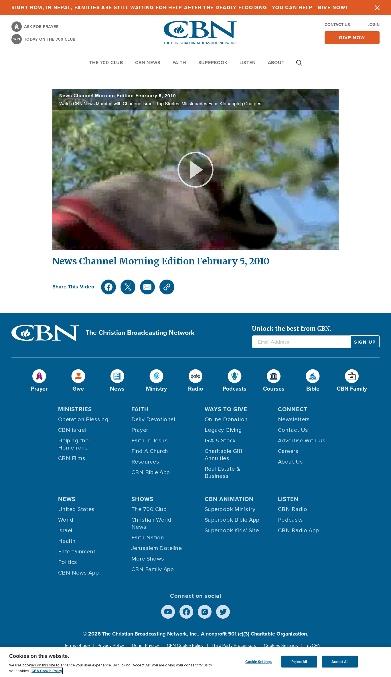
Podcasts (290, 519)
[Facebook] (108, 287)
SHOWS (142, 499)
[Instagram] (205, 612)
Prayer (139, 430)
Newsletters (294, 419)
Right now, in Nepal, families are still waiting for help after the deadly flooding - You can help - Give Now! (179, 7)
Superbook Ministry (230, 509)
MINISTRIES (75, 409)
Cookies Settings (281, 645)
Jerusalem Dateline (156, 548)
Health (67, 541)
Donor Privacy (145, 645)
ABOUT (276, 62)
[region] (195, 662)
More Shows (147, 558)
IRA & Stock (220, 440)
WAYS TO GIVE (226, 409)
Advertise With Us (302, 440)
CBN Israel (72, 430)
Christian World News (151, 523)
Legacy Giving (223, 430)
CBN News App (78, 572)
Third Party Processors (233, 645)
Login (374, 25)
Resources (145, 461)
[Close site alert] (377, 7)
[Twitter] (128, 287)
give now (352, 37)
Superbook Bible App (232, 519)
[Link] (166, 287)
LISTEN (248, 62)
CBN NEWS (147, 62)
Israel (65, 530)
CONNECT (293, 409)
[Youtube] (168, 612)
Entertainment (77, 551)
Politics (67, 562)
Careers (288, 451)
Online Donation (226, 419)
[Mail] (147, 287)
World (65, 519)
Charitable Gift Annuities (224, 455)
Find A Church (149, 451)
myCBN (313, 645)
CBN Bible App (150, 472)
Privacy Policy (111, 645)
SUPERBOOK (213, 62)
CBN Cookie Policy (185, 645)
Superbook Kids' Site (232, 530)
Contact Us (337, 25)
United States (76, 509)
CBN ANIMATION (229, 499)
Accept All (339, 661)
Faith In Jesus (149, 440)
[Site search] (299, 65)
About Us (290, 461)
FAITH (179, 62)
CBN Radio (292, 509)
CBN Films (71, 458)
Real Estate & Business (222, 473)
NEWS (67, 499)
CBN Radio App (298, 530)
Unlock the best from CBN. (291, 328)
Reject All (299, 661)
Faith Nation (147, 537)
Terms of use (77, 645)
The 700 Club (106, 62)
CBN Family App (152, 569)
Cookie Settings (258, 661)
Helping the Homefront (73, 444)
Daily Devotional (153, 419)
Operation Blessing (83, 419)
